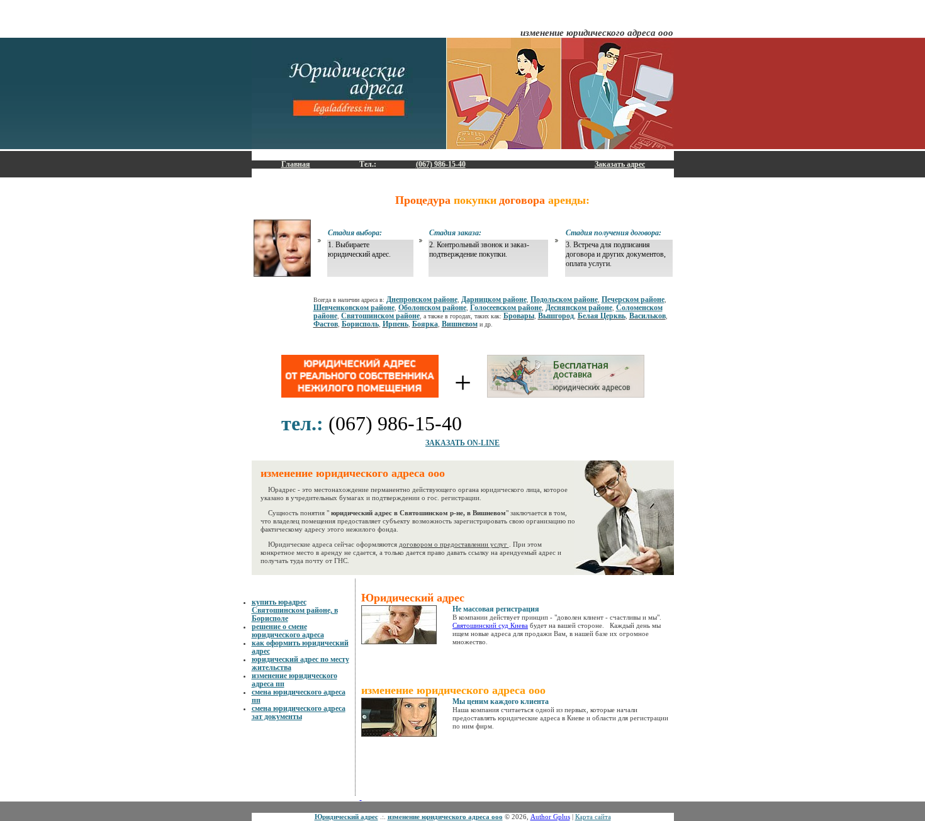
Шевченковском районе (354, 307)
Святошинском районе (380, 315)
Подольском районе (564, 299)
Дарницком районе (494, 299)
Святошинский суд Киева (490, 625)
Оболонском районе (432, 307)
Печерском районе (633, 299)
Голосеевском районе (506, 307)
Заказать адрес (620, 164)
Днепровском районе (421, 299)
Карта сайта (593, 816)
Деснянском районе (579, 307)
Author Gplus (550, 816)
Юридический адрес (346, 816)
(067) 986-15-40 (441, 164)
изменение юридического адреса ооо (445, 816)
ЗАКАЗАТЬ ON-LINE (462, 442)
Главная (295, 164)
